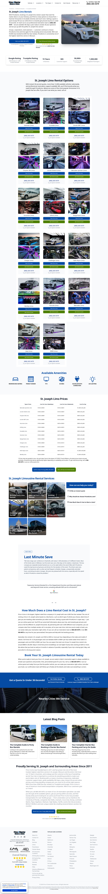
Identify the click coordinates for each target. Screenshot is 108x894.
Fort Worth (51, 856)
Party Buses (35, 847)
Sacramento (93, 837)
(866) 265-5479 (93, 4)
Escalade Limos (54, 125)
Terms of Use (95, 888)
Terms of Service (54, 889)
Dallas (49, 851)
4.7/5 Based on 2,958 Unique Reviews (30, 61)
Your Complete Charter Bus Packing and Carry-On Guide (84, 746)
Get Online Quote (29, 132)
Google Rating (19, 864)
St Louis (92, 854)
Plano (71, 866)
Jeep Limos (29, 351)
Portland (72, 868)
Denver (50, 854)
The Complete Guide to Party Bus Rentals (22, 746)
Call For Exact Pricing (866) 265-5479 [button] (43, 469)
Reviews (34, 864)
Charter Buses (36, 849)
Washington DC (94, 866)
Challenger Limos (54, 260)
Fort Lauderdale (52, 863)
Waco (91, 863)
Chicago (50, 849)
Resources (75, 3)
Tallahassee (93, 859)
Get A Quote (66, 3)
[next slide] (55, 603)
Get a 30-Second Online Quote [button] (66, 469)
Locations (39, 3)
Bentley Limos (29, 306)
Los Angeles (73, 842)
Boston (50, 842)
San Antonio (93, 840)
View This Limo (29, 129)
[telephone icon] (87, 2)
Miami (71, 849)
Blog (33, 840)
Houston (50, 866)
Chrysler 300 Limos (29, 170)
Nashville (72, 854)
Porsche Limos (54, 305)
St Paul (92, 856)
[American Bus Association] (25, 850)
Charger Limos (28, 260)
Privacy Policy (36, 877)
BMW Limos (54, 351)
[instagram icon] (18, 837)
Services (34, 842)
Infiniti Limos (54, 215)
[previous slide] (52, 603)
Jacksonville (73, 835)
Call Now (91, 2)
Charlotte (50, 847)
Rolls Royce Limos (79, 260)
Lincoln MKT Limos (79, 125)
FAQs (33, 867)
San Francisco (94, 844)
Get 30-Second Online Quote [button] (47, 41)
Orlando (72, 859)
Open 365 (97, 2)
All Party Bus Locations (38, 856)
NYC (71, 844)
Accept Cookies (14, 890)
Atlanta (50, 835)
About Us (34, 835)
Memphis (72, 847)
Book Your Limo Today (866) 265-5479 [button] (43, 811)
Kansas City (73, 837)
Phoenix (72, 863)
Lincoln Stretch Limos (54, 170)
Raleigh (92, 835)
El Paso (50, 861)
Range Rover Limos (79, 215)
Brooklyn (50, 844)
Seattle (92, 849)
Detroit (50, 859)
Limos (34, 844)
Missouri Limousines (20, 8)
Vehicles (30, 3)
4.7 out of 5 (20, 860)
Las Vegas (72, 840)
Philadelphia (73, 861)
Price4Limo (11, 8)
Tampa (92, 861)
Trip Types (48, 3)
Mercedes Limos (79, 305)
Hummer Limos (29, 125)
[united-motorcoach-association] (14, 850)
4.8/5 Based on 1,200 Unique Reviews (14, 61)
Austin (49, 837)
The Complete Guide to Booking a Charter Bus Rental (53, 746)
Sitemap (34, 862)
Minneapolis (73, 851)
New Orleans (73, 856)
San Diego (93, 842)
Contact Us (58, 3)
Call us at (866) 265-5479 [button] (22, 41)
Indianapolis (51, 868)
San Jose (92, 847)
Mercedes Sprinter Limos (79, 170)
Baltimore (50, 840)
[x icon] (21, 837)
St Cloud (92, 851)
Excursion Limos (29, 215)
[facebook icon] (15, 837)
